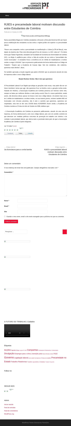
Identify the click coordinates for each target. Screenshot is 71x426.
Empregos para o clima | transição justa (28, 354)
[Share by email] (18, 130)
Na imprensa (37, 358)
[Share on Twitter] (8, 130)
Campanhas (32, 350)
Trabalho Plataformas (19, 362)
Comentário (8, 172)
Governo (9, 357)
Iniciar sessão (8, 404)
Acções (7, 350)
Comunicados (55, 350)
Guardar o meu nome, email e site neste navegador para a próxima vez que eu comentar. (35, 216)
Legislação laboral (21, 358)
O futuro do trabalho (46, 358)
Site (5, 211)
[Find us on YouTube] (8, 391)
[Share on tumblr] (15, 130)
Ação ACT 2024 (23, 350)
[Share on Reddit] (10, 130)
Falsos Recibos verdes (47, 353)
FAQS (55, 354)
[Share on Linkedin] (13, 130)
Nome (6, 201)
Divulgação (9, 353)
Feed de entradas (9, 407)
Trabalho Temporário (49, 361)
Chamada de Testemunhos (44, 350)
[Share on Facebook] (5, 130)
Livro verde (31, 358)
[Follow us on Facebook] (5, 391)
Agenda (13, 350)
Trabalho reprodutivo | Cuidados (36, 362)
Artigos (18, 350)
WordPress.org (9, 414)
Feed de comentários (11, 411)
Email (6, 206)
